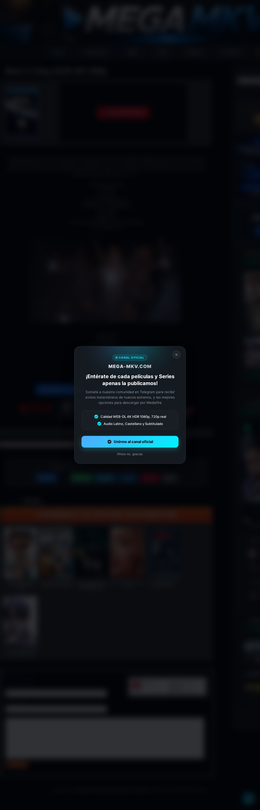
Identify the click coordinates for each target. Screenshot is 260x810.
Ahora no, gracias (130, 454)
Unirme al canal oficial (133, 441)
